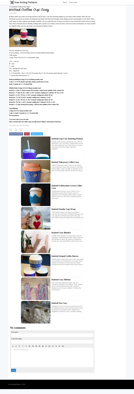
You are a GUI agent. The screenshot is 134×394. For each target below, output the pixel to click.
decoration (26, 125)
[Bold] (19, 346)
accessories (12, 125)
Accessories (12, 13)
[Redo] (16, 346)
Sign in (65, 2)
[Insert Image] (42, 346)
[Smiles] (62, 346)
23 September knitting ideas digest (19, 7)
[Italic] (22, 346)
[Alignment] (59, 346)
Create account (73, 2)
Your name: (14, 332)
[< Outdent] (36, 346)
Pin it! (27, 134)
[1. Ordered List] (32, 346)
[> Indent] (39, 346)
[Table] (49, 346)
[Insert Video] (46, 346)
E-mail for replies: (16, 339)
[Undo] (12, 346)
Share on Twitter (37, 134)
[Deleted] (26, 346)
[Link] (52, 346)
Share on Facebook (16, 134)
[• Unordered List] (29, 346)
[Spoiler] (56, 346)
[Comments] (15, 129)
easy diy (19, 125)
